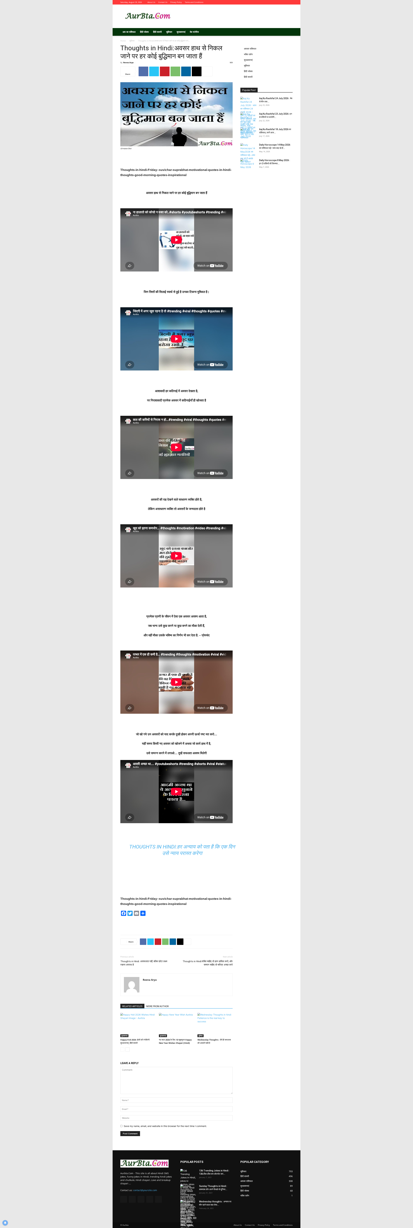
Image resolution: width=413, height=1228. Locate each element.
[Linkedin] (186, 71)
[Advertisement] (234, 16)
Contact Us (162, 2)
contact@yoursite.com (145, 1190)
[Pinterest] (165, 71)
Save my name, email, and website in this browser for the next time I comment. (165, 1126)
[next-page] (128, 1049)
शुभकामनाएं (181, 31)
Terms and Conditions (194, 2)
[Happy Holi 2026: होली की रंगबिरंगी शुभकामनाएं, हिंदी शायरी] (138, 1025)
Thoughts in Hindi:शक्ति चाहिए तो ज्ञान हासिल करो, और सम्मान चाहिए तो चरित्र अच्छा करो (208, 963)
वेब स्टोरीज (194, 31)
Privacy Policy (176, 2)
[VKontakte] (284, 2)
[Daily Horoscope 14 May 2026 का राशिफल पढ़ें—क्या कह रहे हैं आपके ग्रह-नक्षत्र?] (248, 153)
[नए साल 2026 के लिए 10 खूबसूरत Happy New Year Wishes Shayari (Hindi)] (176, 1025)
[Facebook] (269, 2)
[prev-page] (122, 1049)
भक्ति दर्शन (248, 54)
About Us (151, 2)
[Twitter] (274, 2)
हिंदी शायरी (157, 31)
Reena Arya (128, 62)
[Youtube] (290, 2)
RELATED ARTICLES (132, 1006)
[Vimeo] (279, 2)
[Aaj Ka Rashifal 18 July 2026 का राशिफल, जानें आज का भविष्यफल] (248, 133)
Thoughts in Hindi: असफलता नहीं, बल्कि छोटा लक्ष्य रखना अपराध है (143, 963)
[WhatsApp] (175, 71)
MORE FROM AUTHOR (157, 1006)
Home (123, 40)
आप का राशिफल (129, 31)
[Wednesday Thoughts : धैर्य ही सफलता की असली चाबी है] (215, 1025)
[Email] (196, 71)
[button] (289, 32)
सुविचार (169, 31)
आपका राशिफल (250, 48)
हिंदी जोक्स (144, 31)
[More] (207, 71)
